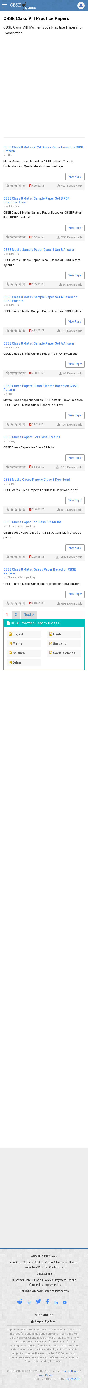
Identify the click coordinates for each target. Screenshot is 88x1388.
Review (73, 1262)
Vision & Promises (56, 1262)
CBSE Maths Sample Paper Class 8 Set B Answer (38, 249)
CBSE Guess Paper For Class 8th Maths (32, 522)
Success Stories (33, 1262)
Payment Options (65, 1280)
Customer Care (21, 1280)
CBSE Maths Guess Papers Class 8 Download (36, 479)
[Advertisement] (44, 82)
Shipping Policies (42, 1280)
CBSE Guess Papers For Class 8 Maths (31, 437)
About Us (15, 1262)
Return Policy (53, 1284)
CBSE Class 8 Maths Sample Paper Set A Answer (38, 343)
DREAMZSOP (73, 1379)
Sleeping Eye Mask (45, 1321)
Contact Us (56, 1267)
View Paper (75, 176)
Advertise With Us (36, 1267)
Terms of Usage (69, 1371)
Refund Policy (35, 1284)
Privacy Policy (44, 1375)
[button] (22, 1302)
